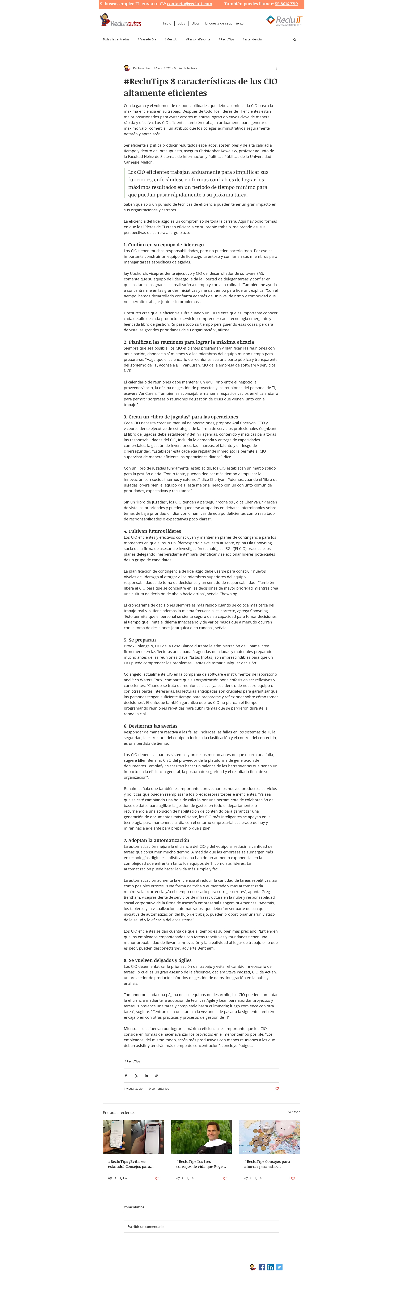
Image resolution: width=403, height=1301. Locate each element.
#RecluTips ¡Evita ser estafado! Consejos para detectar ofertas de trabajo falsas (132, 1164)
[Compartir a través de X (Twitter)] (136, 1076)
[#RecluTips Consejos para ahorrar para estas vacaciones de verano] (269, 1137)
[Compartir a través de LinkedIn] (146, 1076)
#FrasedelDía (147, 39)
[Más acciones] (276, 68)
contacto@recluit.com (189, 3)
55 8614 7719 (286, 3)
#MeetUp (171, 39)
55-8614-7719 (147, 1274)
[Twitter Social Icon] (279, 1267)
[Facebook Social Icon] (262, 1267)
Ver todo (294, 1112)
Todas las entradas (116, 39)
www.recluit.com (205, 1267)
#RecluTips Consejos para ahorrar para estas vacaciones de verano (267, 1164)
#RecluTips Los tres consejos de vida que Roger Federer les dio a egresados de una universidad (200, 1164)
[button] (295, 39)
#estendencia (252, 39)
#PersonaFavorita (198, 39)
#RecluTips (226, 39)
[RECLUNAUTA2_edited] (253, 1267)
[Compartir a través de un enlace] (157, 1076)
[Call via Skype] (291, 1268)
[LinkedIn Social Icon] (270, 1267)
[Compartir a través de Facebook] (126, 1076)
